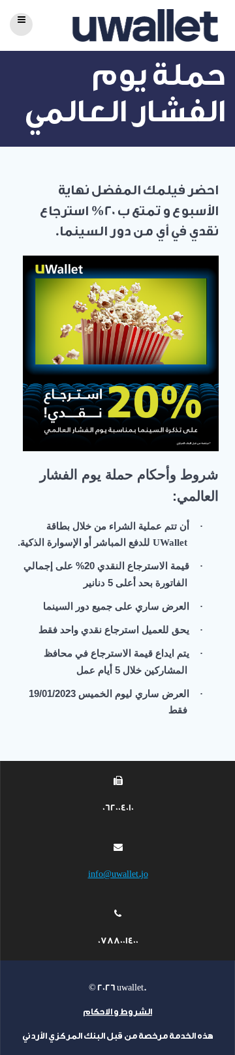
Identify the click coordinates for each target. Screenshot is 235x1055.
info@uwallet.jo (118, 874)
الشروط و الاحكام (117, 1012)
